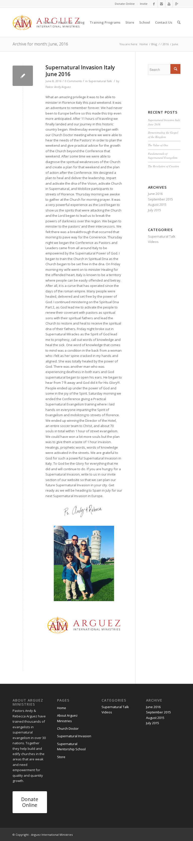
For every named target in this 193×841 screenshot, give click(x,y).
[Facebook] (154, 4)
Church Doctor (68, 728)
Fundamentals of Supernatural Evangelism (162, 156)
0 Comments (73, 81)
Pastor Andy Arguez (58, 87)
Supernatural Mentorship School (71, 746)
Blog (154, 44)
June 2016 (155, 193)
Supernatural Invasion (74, 736)
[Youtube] (169, 4)
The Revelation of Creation (163, 166)
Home (143, 44)
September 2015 (160, 199)
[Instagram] (161, 4)
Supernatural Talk (100, 81)
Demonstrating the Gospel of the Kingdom (163, 135)
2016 (166, 44)
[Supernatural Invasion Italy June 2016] (23, 76)
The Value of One (158, 145)
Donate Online (125, 4)
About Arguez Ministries (67, 718)
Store (61, 757)
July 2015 (154, 210)
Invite (144, 4)
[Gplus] (176, 4)
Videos (153, 241)
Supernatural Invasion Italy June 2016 (80, 71)
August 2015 (157, 204)
